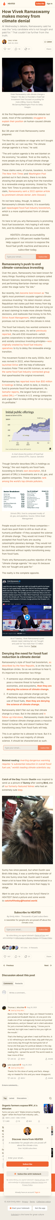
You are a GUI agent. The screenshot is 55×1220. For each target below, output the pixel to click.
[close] (48, 1128)
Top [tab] (5, 1098)
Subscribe (40, 3)
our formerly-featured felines (19, 786)
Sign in (49, 3)
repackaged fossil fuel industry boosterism (28, 208)
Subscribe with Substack (29, 1174)
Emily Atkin (12, 40)
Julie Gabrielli (13, 1064)
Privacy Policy (27, 1185)
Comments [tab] (8, 983)
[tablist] (13, 983)
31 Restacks (33, 947)
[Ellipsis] (52, 1007)
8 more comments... (10, 1085)
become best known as (32, 293)
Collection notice (43, 1201)
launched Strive (10, 365)
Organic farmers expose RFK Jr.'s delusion (19, 1107)
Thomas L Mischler (16, 1007)
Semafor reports (10, 392)
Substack (15, 1214)
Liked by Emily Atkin (17, 1010)
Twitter (33, 646)
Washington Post (37, 173)
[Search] (50, 1098)
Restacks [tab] (19, 983)
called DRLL (8, 395)
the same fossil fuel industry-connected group (26, 372)
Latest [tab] (11, 1098)
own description (32, 471)
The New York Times (12, 173)
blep (20, 790)
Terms (32, 1201)
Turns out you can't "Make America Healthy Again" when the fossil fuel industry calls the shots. (21, 1113)
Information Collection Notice (32, 1182)
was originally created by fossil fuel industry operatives (27, 344)
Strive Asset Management (15, 317)
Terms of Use (40, 1180)
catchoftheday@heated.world (21, 900)
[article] (27, 1113)
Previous (10, 965)
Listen (49, 42)
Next (46, 965)
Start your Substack (21, 1208)
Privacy (25, 1201)
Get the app (40, 1208)
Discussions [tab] (21, 1098)
